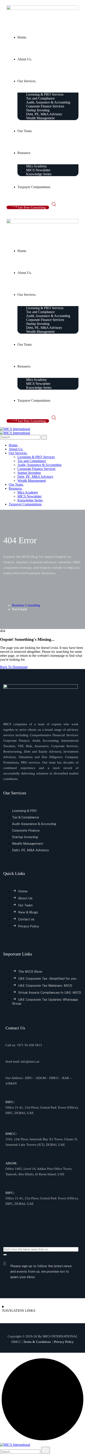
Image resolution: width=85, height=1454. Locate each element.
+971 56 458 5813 (29, 1045)
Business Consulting (26, 605)
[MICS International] (15, 429)
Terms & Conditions (36, 1342)
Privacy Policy (64, 1342)
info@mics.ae (30, 1061)
